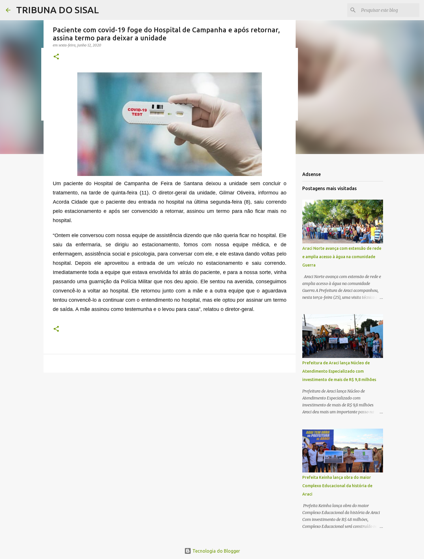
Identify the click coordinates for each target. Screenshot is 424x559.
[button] (56, 57)
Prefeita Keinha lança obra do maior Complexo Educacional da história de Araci (337, 485)
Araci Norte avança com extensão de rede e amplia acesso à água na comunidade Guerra (341, 256)
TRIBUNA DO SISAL (57, 10)
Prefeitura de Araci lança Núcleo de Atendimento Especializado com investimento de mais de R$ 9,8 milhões (339, 371)
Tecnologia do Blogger (215, 551)
